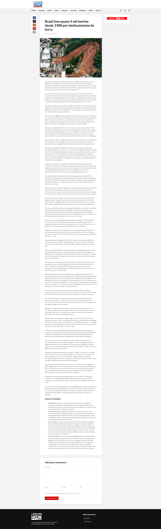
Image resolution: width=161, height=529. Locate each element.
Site (80, 487)
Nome (46, 487)
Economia (73, 10)
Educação (42, 10)
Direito (91, 10)
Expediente (87, 518)
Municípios (82, 10)
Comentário (47, 467)
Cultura (56, 10)
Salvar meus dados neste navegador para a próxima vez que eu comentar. (64, 493)
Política (33, 10)
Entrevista (64, 10)
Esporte (98, 10)
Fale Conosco (87, 521)
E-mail (64, 487)
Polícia (49, 10)
